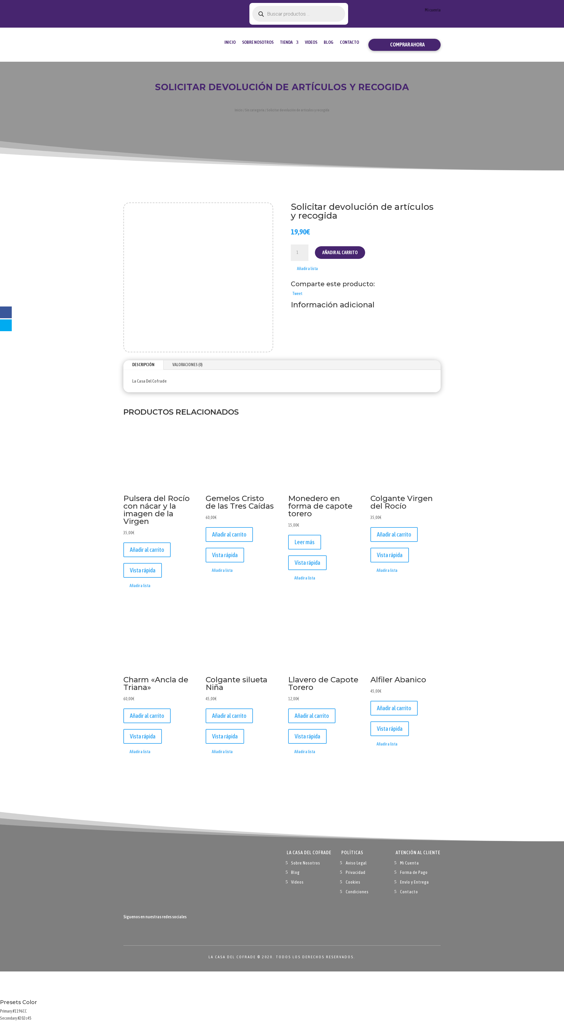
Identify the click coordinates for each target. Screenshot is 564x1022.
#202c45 (24, 1018)
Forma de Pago (414, 872)
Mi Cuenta (409, 862)
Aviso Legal (356, 862)
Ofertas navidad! (156, 9)
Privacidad (355, 872)
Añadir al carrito (340, 252)
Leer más (305, 542)
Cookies (353, 881)
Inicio (230, 42)
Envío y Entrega (414, 881)
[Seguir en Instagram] (151, 930)
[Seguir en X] (140, 930)
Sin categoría (254, 110)
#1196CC (20, 1011)
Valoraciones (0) (187, 364)
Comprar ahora (407, 44)
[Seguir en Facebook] (128, 930)
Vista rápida (142, 570)
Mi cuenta (433, 10)
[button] (304, 268)
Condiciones (357, 891)
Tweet (297, 293)
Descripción (143, 364)
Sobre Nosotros (257, 42)
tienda (286, 42)
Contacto (349, 42)
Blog (328, 42)
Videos (311, 42)
